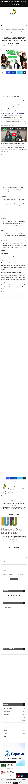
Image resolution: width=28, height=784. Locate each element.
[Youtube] (16, 4)
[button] (2, 529)
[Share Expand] (24, 72)
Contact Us (19, 2)
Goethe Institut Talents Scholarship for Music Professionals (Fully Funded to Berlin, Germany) (14, 508)
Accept (15, 782)
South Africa (14, 724)
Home (2, 1)
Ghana (14, 733)
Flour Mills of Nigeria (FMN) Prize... (10, 766)
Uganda (14, 736)
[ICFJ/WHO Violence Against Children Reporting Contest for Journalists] (14, 525)
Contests (14, 2)
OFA (8, 45)
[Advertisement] (14, 18)
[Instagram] (14, 4)
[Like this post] (8, 72)
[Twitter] (10, 4)
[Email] (18, 4)
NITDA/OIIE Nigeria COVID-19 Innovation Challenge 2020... (11, 773)
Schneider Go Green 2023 (15, 113)
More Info (21, 782)
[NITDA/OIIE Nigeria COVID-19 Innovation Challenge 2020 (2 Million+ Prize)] (3, 772)
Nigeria (14, 727)
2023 (3, 507)
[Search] (26, 25)
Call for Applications (8, 1)
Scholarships (17, 1)
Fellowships (23, 1)
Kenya (14, 730)
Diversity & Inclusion (16, 203)
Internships (8, 2)
